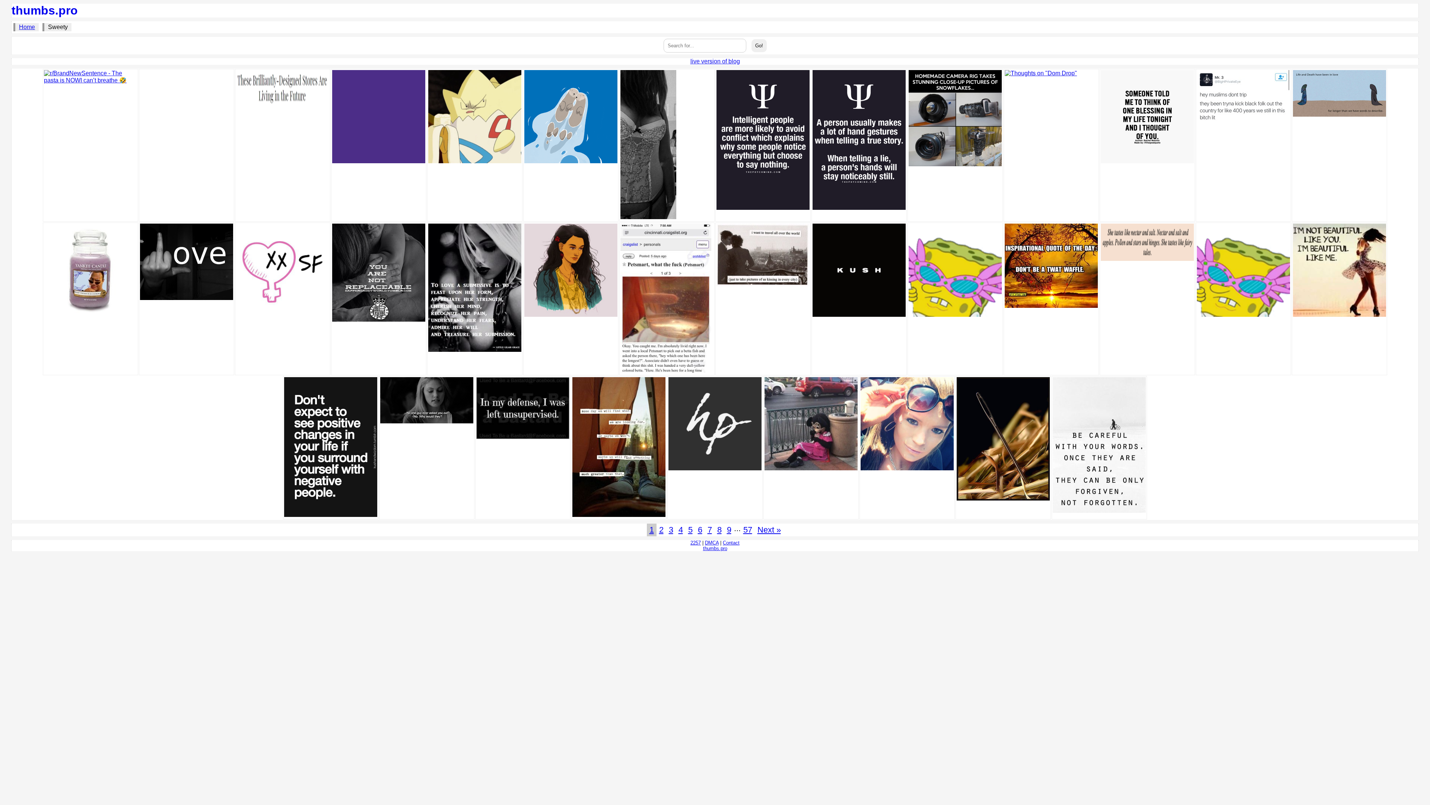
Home (27, 27)
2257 (695, 543)
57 (747, 529)
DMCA (712, 543)
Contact (731, 543)
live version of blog (715, 61)
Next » (769, 529)
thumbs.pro (45, 10)
